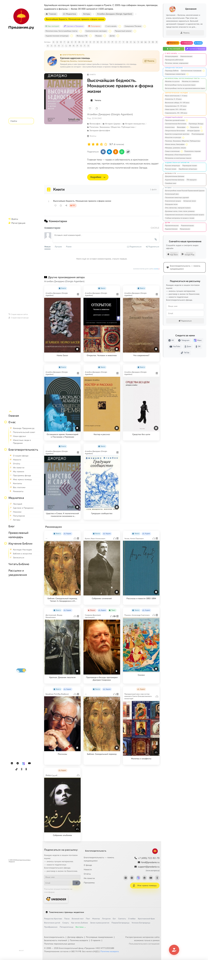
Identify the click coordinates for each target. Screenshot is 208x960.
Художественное (171, 229)
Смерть (65, 923)
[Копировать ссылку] (128, 151)
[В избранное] (90, 108)
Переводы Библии (171, 71)
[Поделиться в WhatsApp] (121, 151)
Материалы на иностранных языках (178, 158)
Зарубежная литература (188, 169)
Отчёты (87, 874)
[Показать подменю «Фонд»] (5, 449)
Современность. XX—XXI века (176, 113)
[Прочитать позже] (61, 205)
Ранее (68, 246)
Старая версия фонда (20, 318)
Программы (89, 882)
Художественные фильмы (174, 180)
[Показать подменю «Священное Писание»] (144, 26)
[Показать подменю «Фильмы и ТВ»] (90, 36)
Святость (122, 918)
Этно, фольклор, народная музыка (177, 208)
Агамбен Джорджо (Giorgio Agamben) (110, 114)
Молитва (96, 918)
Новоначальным (186, 56)
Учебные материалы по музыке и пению (179, 218)
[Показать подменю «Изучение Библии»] (5, 543)
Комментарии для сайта (146, 269)
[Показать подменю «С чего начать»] (119, 26)
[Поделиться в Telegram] (109, 151)
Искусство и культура (173, 137)
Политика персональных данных (59, 943)
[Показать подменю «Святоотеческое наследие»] (110, 31)
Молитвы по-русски (172, 81)
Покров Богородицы (120, 923)
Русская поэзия (170, 169)
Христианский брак (146, 918)
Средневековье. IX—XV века (175, 106)
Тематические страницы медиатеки (66, 912)
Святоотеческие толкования (191, 71)
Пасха (66, 918)
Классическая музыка (173, 201)
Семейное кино (170, 183)
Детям (112, 36)
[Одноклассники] (26, 769)
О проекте (95, 940)
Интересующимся (171, 56)
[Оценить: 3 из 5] (97, 144)
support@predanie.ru (148, 868)
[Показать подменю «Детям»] (118, 36)
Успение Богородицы (141, 923)
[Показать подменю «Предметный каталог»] (135, 31)
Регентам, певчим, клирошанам (176, 63)
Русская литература (172, 166)
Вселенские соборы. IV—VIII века (177, 103)
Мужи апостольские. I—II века (176, 96)
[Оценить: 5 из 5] (106, 144)
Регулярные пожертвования (99, 937)
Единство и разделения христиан (177, 134)
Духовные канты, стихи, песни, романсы (179, 211)
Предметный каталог (123, 31)
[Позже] (97, 108)
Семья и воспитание (172, 151)
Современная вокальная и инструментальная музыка (184, 215)
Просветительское (172, 226)
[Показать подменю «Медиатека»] (5, 497)
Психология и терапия (192, 151)
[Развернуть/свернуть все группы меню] (10, 411)
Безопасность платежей (55, 940)
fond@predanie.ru (150, 862)
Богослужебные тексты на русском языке (180, 85)
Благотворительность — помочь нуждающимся (99, 859)
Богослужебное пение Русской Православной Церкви (184, 191)
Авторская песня (189, 201)
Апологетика (169, 127)
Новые (47, 246)
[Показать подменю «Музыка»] (104, 36)
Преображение (50, 927)
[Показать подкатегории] (204, 71)
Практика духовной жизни (175, 120)
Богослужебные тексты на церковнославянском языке (185, 88)
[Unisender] (56, 899)
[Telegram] (17, 763)
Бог (114, 918)
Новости (88, 869)
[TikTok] (16, 769)
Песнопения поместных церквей (177, 197)
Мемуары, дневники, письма (175, 148)
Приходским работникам (174, 60)
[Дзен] (21, 769)
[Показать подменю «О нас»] (5, 422)
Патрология (194, 127)
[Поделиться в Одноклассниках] (115, 151)
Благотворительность (23, 449)
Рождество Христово (53, 918)
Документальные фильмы (174, 176)
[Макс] (23, 763)
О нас (12, 422)
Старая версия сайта (19, 314)
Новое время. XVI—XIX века (175, 109)
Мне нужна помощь (146, 885)
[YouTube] (29, 763)
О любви (132, 918)
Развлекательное (187, 226)
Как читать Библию (79, 923)
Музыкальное (185, 229)
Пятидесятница (66, 927)
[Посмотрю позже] (77, 287)
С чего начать (111, 26)
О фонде (88, 865)
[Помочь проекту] (174, 950)
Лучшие (58, 246)
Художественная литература (57, 36)
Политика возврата (79, 940)
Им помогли (89, 878)
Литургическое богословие (175, 131)
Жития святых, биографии (174, 144)
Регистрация (18, 223)
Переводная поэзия (189, 166)
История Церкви (193, 131)
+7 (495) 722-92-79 (148, 858)
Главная (13, 415)
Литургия (106, 918)
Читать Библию (18, 564)
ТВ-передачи (191, 180)
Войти (14, 219)
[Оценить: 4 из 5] (101, 144)
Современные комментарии (175, 74)
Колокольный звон (172, 194)
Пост (88, 918)
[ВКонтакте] (11, 763)
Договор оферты (75, 937)
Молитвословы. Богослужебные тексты (61, 31)
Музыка (98, 36)
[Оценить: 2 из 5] (93, 144)
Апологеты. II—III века (173, 99)
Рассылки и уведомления (17, 572)
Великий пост (78, 918)
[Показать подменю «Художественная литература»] (71, 36)
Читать (98, 100)
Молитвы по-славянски (190, 81)
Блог (11, 526)
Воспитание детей (52, 923)
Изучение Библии (20, 543)
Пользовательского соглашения (144, 943)
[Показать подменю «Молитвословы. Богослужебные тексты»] (80, 31)
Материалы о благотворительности (178, 155)
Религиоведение (198, 134)
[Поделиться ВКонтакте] (103, 151)
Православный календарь (18, 535)
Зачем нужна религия (99, 923)
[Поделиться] (66, 205)
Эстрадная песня (171, 204)
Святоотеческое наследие (96, 31)
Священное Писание (133, 26)
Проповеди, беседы (196, 124)
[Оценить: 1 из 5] (89, 144)
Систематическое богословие (175, 124)
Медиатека (16, 497)
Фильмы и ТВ (82, 36)
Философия (181, 127)
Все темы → (81, 927)
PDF (73, 205)
